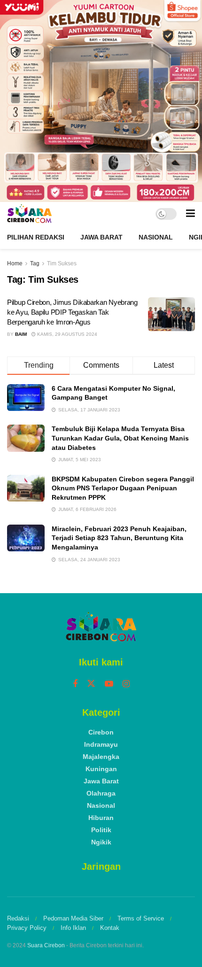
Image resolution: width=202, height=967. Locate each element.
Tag (34, 263)
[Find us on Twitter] (91, 683)
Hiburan (101, 817)
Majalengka (101, 756)
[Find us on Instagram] (126, 684)
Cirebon (101, 732)
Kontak (109, 927)
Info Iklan (73, 927)
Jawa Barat (101, 237)
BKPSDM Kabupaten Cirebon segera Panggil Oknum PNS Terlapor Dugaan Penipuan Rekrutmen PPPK (123, 488)
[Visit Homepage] (29, 213)
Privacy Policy (27, 927)
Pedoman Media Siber (73, 918)
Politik (101, 830)
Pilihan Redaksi (35, 237)
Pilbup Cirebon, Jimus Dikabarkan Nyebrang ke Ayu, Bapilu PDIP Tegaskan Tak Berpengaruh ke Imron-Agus (72, 312)
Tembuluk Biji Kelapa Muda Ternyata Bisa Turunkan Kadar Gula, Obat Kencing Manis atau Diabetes (120, 438)
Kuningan (101, 769)
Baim (21, 334)
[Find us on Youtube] (109, 684)
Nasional (156, 237)
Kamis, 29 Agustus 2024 (66, 334)
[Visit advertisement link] (101, 101)
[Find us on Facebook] (75, 684)
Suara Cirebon (46, 945)
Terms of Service (140, 918)
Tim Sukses (62, 263)
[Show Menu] (190, 213)
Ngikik (101, 842)
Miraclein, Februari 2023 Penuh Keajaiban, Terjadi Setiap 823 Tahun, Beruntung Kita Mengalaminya (119, 538)
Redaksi (18, 918)
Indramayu (101, 744)
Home (15, 263)
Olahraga (101, 793)
